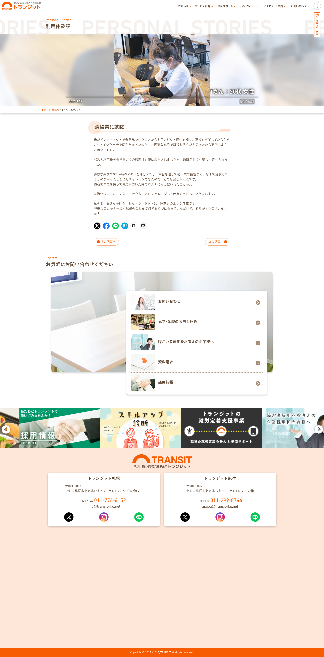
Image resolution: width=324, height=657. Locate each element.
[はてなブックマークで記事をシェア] (124, 224)
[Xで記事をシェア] (97, 224)
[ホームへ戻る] (43, 110)
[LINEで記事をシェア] (115, 224)
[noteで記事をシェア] (133, 224)
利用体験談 (53, 110)
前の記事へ (108, 242)
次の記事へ (216, 242)
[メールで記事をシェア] (143, 224)
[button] (5, 429)
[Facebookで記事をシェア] (106, 224)
